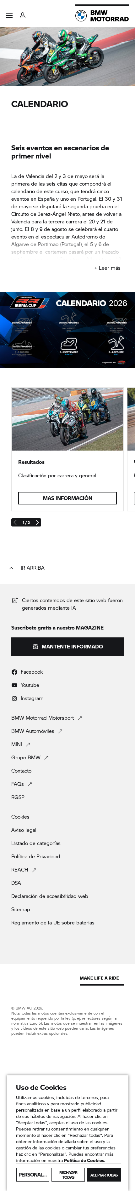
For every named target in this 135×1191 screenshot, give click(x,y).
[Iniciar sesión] (22, 13)
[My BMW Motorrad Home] (102, 15)
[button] (9, 15)
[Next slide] (37, 522)
